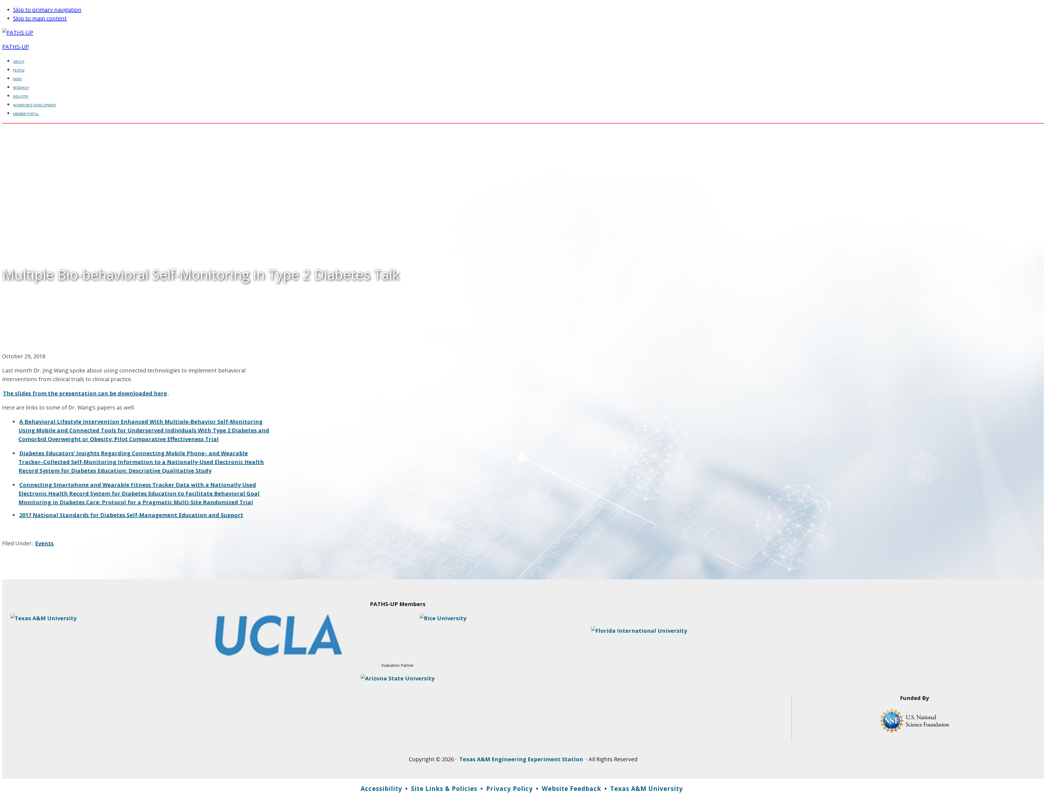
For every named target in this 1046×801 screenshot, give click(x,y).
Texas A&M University (646, 788)
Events (44, 543)
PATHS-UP (15, 46)
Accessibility (381, 788)
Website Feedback (571, 788)
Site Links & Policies (444, 788)
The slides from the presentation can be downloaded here (85, 393)
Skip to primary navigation (47, 9)
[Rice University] (443, 618)
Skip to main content (40, 18)
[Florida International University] (639, 630)
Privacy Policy (509, 788)
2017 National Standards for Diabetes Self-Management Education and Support (131, 515)
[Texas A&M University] (43, 618)
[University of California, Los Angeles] (279, 654)
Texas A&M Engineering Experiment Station (521, 759)
